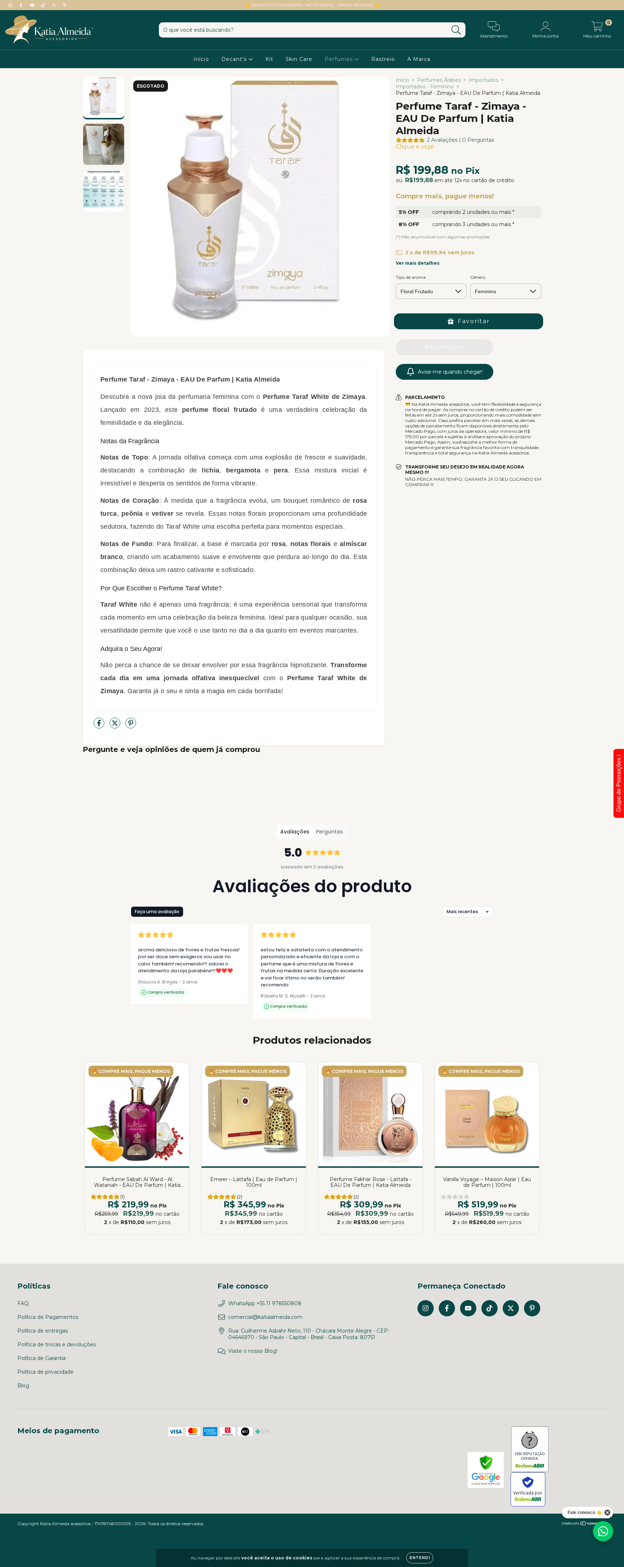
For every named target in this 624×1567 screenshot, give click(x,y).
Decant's (234, 59)
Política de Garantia (41, 1358)
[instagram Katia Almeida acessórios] (10, 5)
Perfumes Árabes (439, 80)
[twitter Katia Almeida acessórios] (54, 5)
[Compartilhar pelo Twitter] (115, 726)
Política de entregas (42, 1331)
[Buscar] (456, 30)
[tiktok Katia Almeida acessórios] (43, 5)
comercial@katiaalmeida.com (265, 1317)
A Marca (418, 59)
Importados (483, 80)
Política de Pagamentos (47, 1317)
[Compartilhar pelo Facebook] (100, 726)
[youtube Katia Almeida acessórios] (32, 5)
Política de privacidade (45, 1372)
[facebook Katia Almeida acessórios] (21, 5)
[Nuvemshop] (584, 1524)
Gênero (477, 277)
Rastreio (383, 59)
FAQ (23, 1303)
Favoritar (474, 321)
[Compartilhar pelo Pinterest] (130, 726)
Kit (269, 59)
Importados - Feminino (425, 86)
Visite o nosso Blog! (252, 1351)
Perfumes (340, 59)
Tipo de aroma (411, 277)
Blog (23, 1385)
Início (201, 59)
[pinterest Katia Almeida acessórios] (64, 5)
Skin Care (299, 59)
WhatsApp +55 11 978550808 (265, 1303)
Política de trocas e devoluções (56, 1344)
